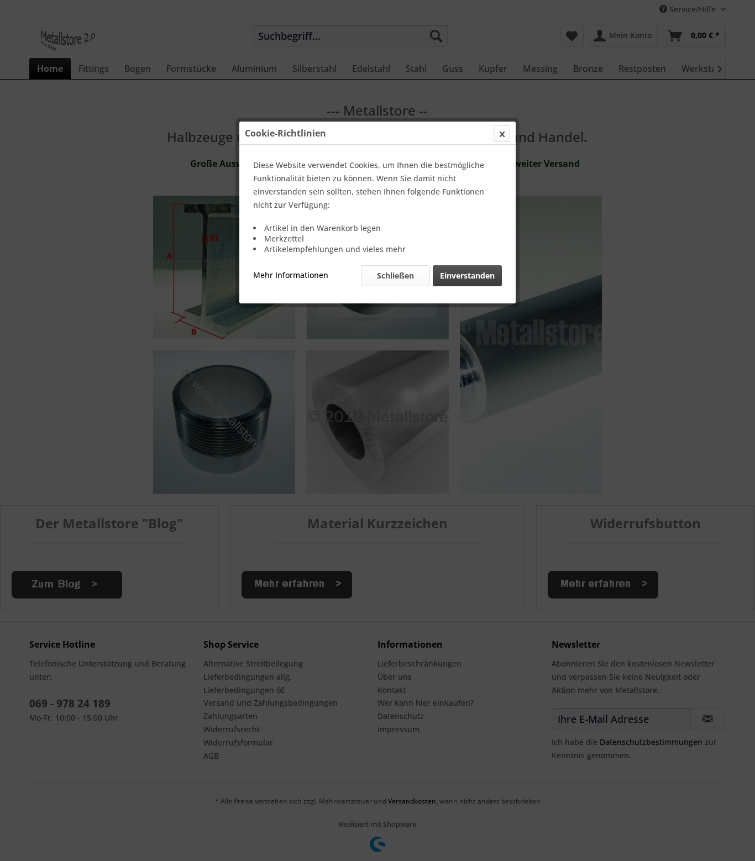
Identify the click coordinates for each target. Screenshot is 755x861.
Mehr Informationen (290, 275)
